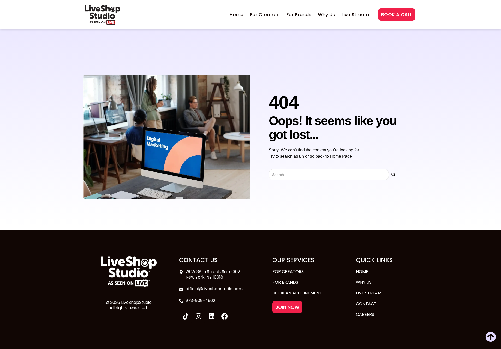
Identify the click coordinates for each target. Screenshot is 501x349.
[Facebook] (224, 316)
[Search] (393, 174)
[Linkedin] (211, 316)
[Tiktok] (185, 316)
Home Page (341, 156)
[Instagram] (198, 316)
